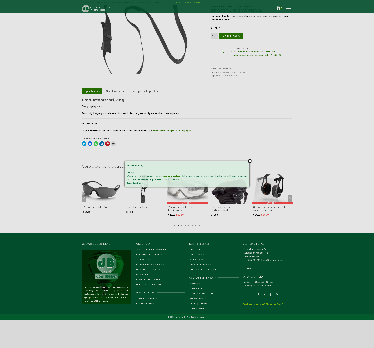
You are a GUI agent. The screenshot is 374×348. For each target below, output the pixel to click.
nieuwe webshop (171, 175)
